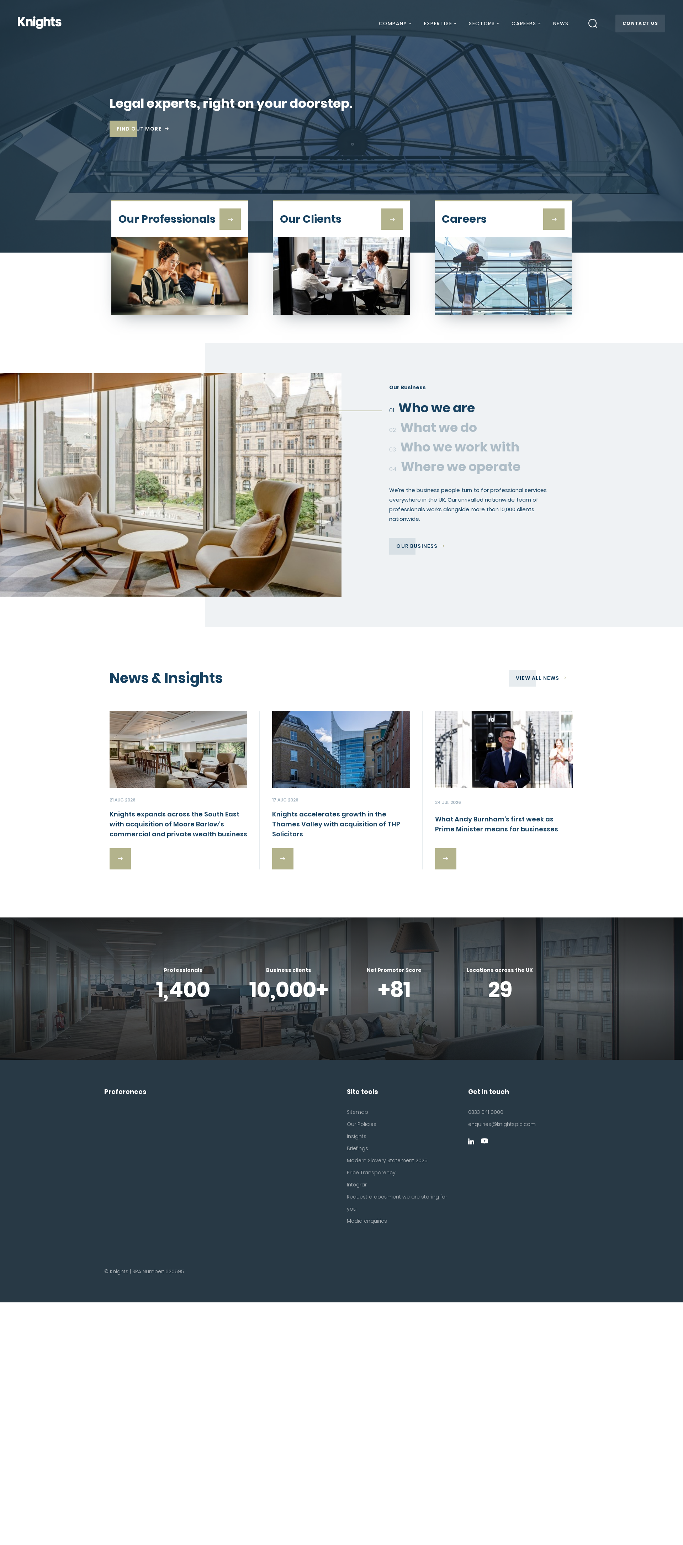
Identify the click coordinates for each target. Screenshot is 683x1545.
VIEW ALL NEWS (537, 678)
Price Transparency (371, 1172)
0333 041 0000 (485, 1112)
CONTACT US (640, 23)
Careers (524, 23)
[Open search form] (593, 23)
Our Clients (415, 565)
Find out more (139, 128)
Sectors (482, 23)
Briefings (357, 1148)
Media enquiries (367, 1220)
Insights (356, 1136)
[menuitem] (395, 26)
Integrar (357, 1184)
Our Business (417, 546)
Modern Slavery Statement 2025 (387, 1160)
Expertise (438, 23)
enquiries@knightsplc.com (502, 1124)
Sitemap (357, 1112)
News (561, 23)
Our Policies (361, 1124)
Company (393, 23)
